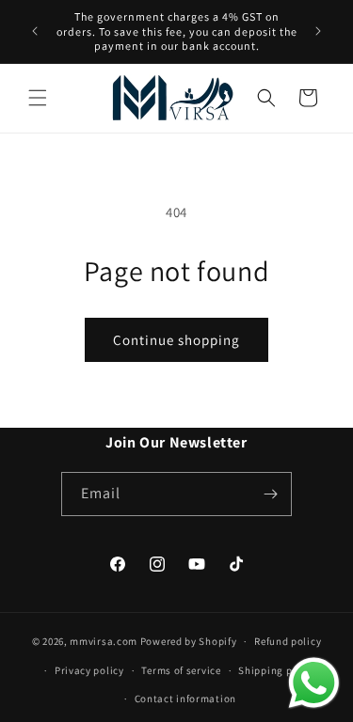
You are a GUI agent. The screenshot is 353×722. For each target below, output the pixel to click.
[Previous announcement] (35, 31)
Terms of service (180, 670)
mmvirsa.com (103, 641)
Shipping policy (277, 670)
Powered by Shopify (188, 641)
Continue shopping (176, 340)
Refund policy (287, 641)
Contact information (185, 698)
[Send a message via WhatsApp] (314, 683)
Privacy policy (89, 670)
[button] (37, 97)
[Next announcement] (318, 31)
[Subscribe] (270, 494)
